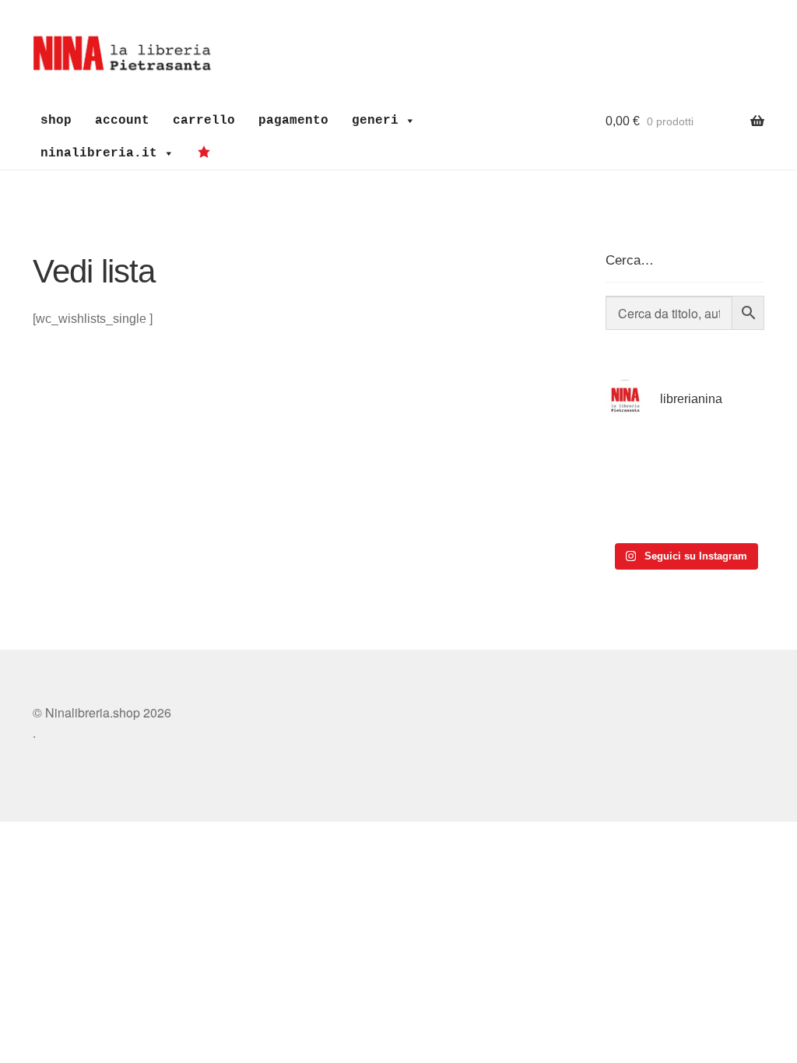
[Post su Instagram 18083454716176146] (643, 458)
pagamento (293, 121)
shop (56, 121)
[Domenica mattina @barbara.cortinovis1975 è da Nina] (726, 458)
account (122, 121)
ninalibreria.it (98, 153)
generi (375, 121)
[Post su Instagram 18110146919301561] (643, 509)
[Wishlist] (208, 153)
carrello (204, 121)
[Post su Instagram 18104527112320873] (726, 509)
